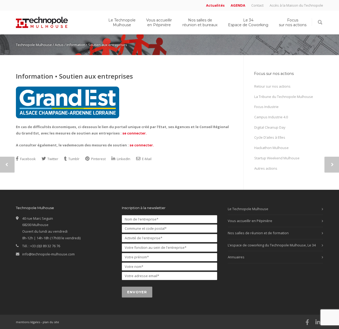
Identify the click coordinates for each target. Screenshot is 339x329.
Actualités (215, 5)
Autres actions (265, 168)
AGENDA (238, 5)
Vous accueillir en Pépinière (159, 22)
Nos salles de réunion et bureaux (199, 22)
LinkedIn (123, 158)
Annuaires (236, 257)
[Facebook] (307, 322)
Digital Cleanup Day (270, 127)
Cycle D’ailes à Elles (269, 137)
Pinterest (98, 158)
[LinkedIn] (318, 322)
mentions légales (28, 322)
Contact (257, 5)
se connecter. (134, 133)
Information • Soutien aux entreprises (74, 76)
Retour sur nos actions (272, 86)
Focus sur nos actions (292, 22)
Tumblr (73, 158)
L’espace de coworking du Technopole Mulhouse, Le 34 (272, 245)
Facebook (27, 158)
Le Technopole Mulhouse (122, 22)
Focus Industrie (266, 106)
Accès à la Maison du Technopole (296, 5)
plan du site (51, 322)
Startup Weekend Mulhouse (277, 158)
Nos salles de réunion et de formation (258, 233)
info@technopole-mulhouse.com (48, 254)
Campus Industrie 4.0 (271, 117)
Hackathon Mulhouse (271, 147)
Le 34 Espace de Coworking (248, 22)
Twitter (52, 158)
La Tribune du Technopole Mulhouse (283, 96)
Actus (59, 44)
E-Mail (146, 158)
